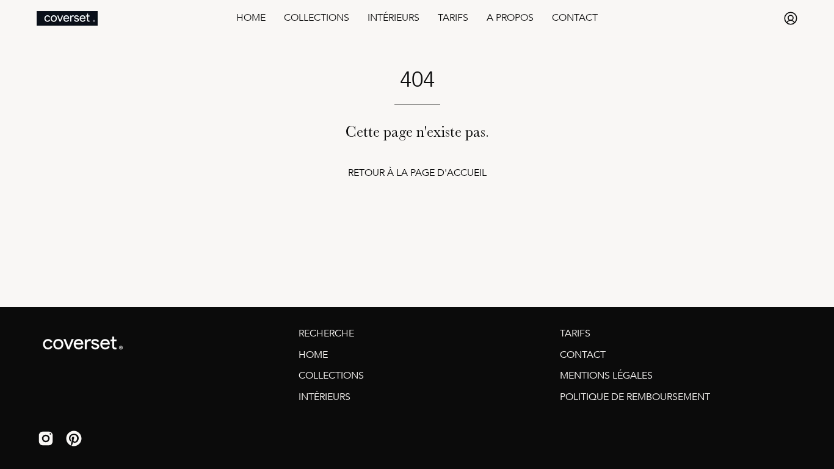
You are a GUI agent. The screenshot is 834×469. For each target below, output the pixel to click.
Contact (583, 355)
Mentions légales (606, 375)
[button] (316, 18)
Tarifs (575, 333)
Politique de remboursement (635, 397)
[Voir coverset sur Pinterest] (74, 440)
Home (313, 355)
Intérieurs (324, 397)
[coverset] (67, 18)
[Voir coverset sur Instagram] (46, 440)
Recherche (326, 333)
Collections (331, 375)
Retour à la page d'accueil (417, 173)
